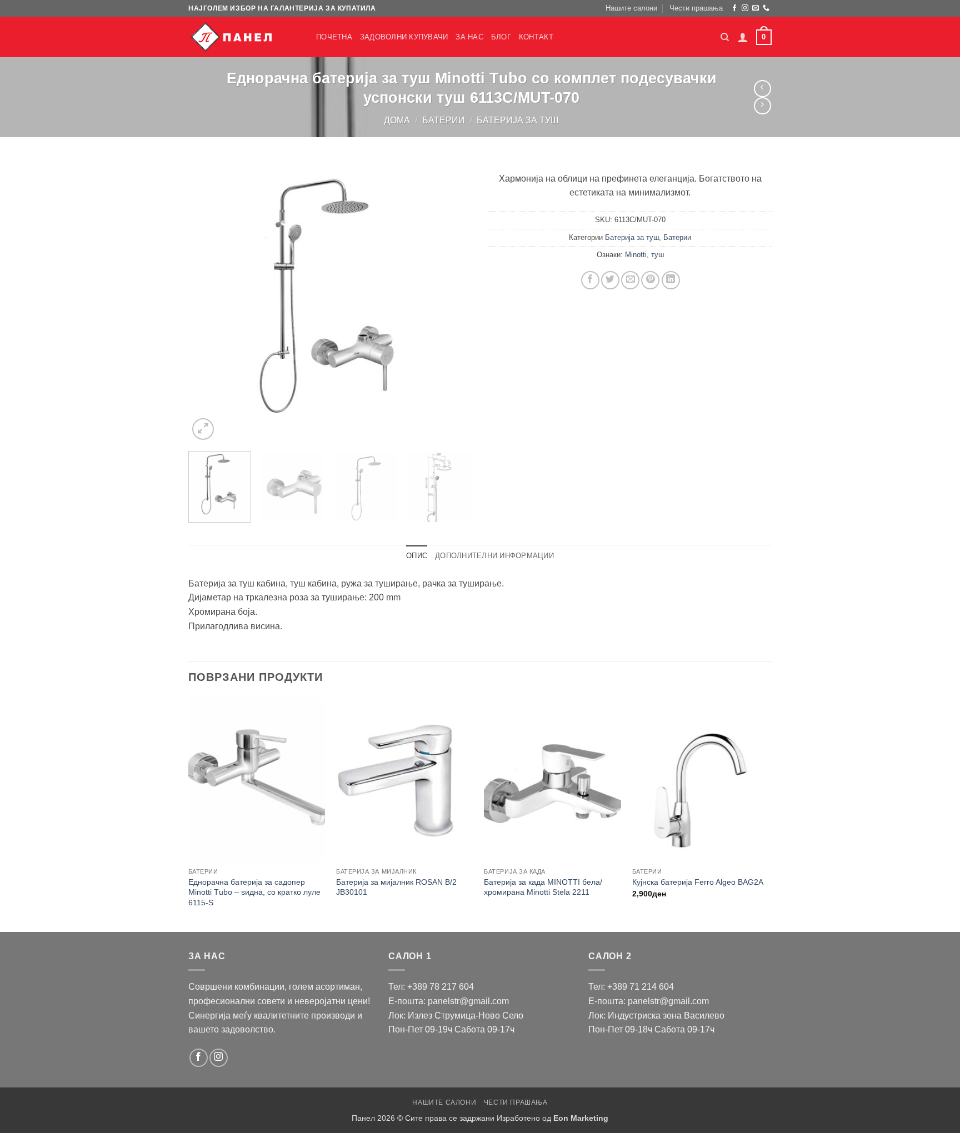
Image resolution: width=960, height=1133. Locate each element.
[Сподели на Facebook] (590, 280)
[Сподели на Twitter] (610, 280)
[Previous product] (762, 105)
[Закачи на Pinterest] (650, 280)
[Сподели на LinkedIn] (671, 280)
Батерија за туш (518, 120)
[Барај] (725, 37)
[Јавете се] (766, 8)
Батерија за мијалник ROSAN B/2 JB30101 (396, 887)
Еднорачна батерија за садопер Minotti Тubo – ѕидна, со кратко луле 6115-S (254, 892)
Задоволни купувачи (404, 37)
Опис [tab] (416, 556)
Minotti (636, 254)
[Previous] (208, 301)
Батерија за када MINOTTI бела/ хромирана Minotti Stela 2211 (543, 887)
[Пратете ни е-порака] (755, 8)
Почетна (334, 37)
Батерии (443, 120)
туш (657, 254)
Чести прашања (696, 8)
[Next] (452, 301)
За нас (469, 37)
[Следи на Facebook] (734, 8)
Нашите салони (631, 8)
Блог (501, 37)
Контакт (536, 37)
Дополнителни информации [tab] (494, 556)
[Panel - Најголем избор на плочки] (243, 37)
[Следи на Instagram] (745, 8)
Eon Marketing (580, 1118)
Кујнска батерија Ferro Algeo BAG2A (697, 882)
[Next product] (762, 88)
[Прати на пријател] (630, 280)
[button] (742, 37)
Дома (397, 120)
